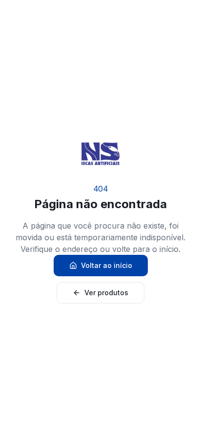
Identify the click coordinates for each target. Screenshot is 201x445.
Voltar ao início (106, 265)
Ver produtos (106, 292)
